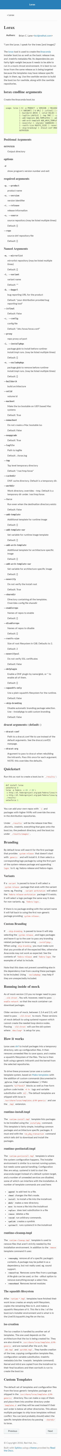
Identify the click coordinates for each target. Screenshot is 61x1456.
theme (33, 1448)
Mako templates (40, 1075)
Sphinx (18, 1448)
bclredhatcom (42, 36)
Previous (12, 1431)
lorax (10, 52)
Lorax (32, 4)
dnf (17, 1046)
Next (50, 1431)
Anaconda (45, 52)
